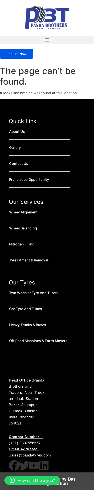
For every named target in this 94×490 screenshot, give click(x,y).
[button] (47, 40)
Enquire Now (16, 54)
